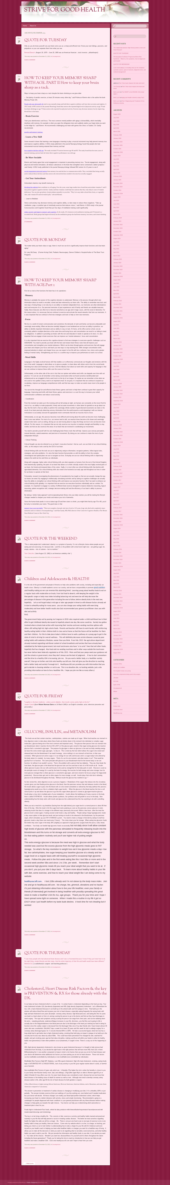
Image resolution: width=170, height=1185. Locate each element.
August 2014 (117, 611)
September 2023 (118, 235)
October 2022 (117, 273)
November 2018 (117, 435)
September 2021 (118, 318)
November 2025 (117, 145)
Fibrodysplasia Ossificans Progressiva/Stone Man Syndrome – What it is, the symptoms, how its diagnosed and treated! (129, 59)
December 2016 (117, 514)
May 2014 (116, 621)
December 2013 (117, 639)
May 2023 (116, 248)
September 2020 (118, 359)
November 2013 (117, 642)
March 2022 (116, 297)
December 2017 (117, 473)
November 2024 (117, 186)
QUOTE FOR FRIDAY (43, 696)
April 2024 (116, 211)
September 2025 (118, 152)
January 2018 (117, 469)
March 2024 (116, 214)
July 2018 (116, 449)
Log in (115, 702)
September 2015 (118, 566)
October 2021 (117, 314)
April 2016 (116, 542)
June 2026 (116, 121)
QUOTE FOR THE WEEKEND (50, 538)
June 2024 (116, 204)
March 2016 (116, 545)
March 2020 (116, 380)
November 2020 (117, 352)
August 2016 (117, 528)
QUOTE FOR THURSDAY (47, 953)
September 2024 (118, 193)
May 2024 (116, 207)
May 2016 (116, 539)
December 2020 (117, 349)
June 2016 (116, 535)
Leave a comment (29, 59)
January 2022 (117, 304)
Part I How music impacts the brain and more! (131, 83)
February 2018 (117, 466)
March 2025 (116, 173)
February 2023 (117, 259)
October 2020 (117, 356)
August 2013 (117, 652)
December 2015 (117, 556)
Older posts (29, 1163)
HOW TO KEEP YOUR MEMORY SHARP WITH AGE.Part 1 (60, 283)
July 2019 (116, 407)
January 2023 (117, 262)
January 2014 (117, 635)
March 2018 (116, 463)
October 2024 (117, 190)
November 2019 (117, 393)
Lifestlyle (115, 677)
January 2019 (117, 428)
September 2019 (118, 400)
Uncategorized (56, 56)
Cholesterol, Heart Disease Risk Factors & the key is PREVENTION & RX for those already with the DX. (65, 993)
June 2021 (116, 328)
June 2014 (116, 618)
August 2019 (117, 404)
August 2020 (117, 362)
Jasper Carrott (29, 704)
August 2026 (117, 114)
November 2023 (117, 228)
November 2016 (117, 518)
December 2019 (117, 390)
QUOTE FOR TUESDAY (45, 40)
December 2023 (117, 224)
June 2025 (116, 162)
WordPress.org (117, 713)
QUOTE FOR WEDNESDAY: (121, 64)
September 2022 (118, 276)
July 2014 (116, 614)
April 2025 (116, 169)
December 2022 (117, 266)
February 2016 (117, 549)
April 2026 (116, 128)
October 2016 (117, 521)
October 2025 (117, 148)
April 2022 (116, 293)
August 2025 (117, 155)
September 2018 (118, 442)
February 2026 (117, 135)
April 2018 (116, 459)
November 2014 (117, 601)
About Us (33, 26)
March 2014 (116, 628)
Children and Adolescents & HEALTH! (56, 579)
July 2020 (116, 366)
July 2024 (116, 200)
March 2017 (116, 504)
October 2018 (117, 438)
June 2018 (116, 452)
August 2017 (117, 487)
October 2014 (117, 604)
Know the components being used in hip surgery (126, 674)
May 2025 (116, 166)
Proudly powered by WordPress (17, 1182)
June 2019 (116, 411)
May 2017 (116, 497)
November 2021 (117, 311)
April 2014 (116, 625)
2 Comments (28, 221)
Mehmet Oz (28, 964)
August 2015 (117, 570)
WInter (115, 691)
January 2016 (117, 552)
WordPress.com (42, 1182)
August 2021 (117, 321)
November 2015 (117, 559)
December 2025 (117, 141)
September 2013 (118, 649)
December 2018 (117, 432)
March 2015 (116, 587)
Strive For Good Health (64, 10)
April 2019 (116, 418)
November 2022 (117, 269)
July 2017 (116, 490)
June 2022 (116, 286)
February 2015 (117, 590)
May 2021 (116, 331)
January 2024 (117, 221)
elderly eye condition (119, 667)
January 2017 (117, 511)
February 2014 (117, 632)
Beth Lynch (116, 92)
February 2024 (117, 218)
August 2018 (117, 445)
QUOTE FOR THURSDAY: (121, 53)
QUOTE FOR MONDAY (45, 240)
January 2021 (117, 345)
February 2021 (117, 342)
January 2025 (117, 179)
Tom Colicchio (29, 553)
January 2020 (117, 387)
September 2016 (118, 525)
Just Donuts (116, 86)
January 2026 (117, 138)
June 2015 (116, 577)
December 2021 (117, 307)
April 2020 (116, 376)
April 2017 (116, 501)
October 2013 (117, 646)
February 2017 (117, 507)
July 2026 (116, 117)
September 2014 (118, 608)
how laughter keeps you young (122, 670)
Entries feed (116, 706)
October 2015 (117, 563)
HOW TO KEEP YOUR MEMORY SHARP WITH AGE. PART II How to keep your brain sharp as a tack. (61, 82)
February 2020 (117, 383)
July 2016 (116, 532)
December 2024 (117, 183)
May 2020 (116, 373)
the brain (115, 681)
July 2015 (116, 573)
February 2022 (117, 300)
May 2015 (116, 580)
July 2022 (116, 283)
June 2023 (116, 245)
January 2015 (117, 594)
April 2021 (116, 335)
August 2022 (117, 280)
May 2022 (116, 290)
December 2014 (117, 597)
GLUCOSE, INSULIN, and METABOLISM (60, 732)
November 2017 (117, 476)
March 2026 (116, 131)
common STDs (117, 664)
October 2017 (117, 480)
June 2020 (116, 369)
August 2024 (117, 197)
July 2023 (116, 242)
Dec (19, 39)
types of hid (116, 684)
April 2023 (116, 252)
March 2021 (116, 338)
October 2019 (117, 397)
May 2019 (116, 414)
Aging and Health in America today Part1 (133, 97)
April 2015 (116, 583)
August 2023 (117, 238)
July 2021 (116, 325)
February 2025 (117, 176)
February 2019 (117, 425)
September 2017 (118, 483)
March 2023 (116, 255)
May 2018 (116, 456)
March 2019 (116, 421)
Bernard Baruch (29, 52)
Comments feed (117, 709)
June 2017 (116, 494)
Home (25, 26)
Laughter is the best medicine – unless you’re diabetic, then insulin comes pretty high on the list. (57, 702)
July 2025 (116, 159)
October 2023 (117, 231)
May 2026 (116, 124)
